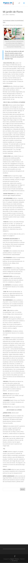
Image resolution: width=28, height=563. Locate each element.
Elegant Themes (14, 559)
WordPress (15, 561)
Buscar (22, 489)
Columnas (12, 14)
